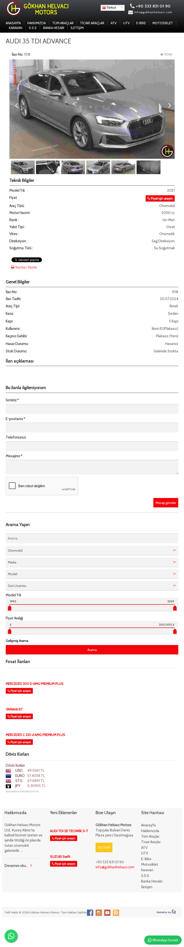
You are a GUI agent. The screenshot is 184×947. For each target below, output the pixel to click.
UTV (126, 23)
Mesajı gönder (165, 503)
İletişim (77, 28)
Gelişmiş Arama (17, 641)
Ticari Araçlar (92, 23)
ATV (114, 23)
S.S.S (33, 28)
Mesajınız (14, 456)
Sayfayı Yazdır (25, 267)
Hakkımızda (36, 23)
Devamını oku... (16, 866)
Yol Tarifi (104, 847)
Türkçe (111, 7)
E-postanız (15, 419)
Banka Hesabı (53, 28)
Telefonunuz (16, 437)
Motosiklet (162, 23)
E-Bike (141, 23)
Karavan (15, 28)
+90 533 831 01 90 (153, 6)
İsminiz (12, 400)
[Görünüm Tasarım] (166, 911)
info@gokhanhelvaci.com (153, 12)
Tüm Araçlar (63, 23)
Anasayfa (13, 23)
